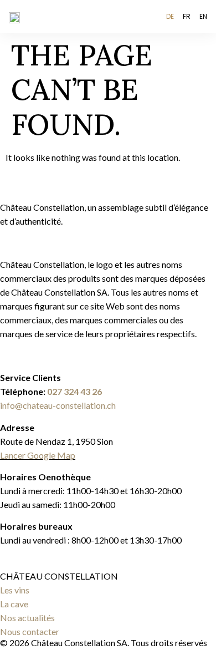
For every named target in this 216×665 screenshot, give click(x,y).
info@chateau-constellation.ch (58, 405)
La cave (14, 603)
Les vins (14, 590)
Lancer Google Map (37, 455)
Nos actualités (27, 617)
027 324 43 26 (74, 391)
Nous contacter (29, 631)
